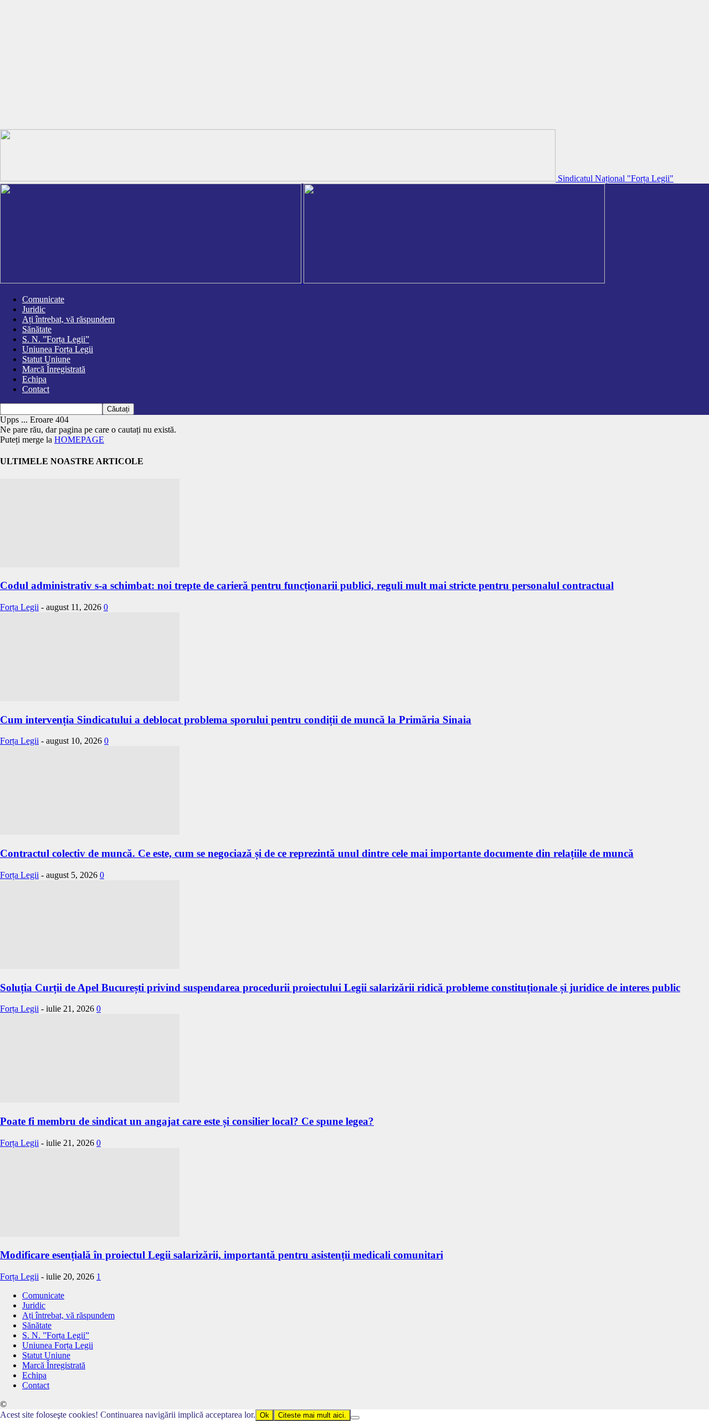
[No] (355, 1417)
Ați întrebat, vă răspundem (68, 319)
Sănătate (37, 329)
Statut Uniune (46, 359)
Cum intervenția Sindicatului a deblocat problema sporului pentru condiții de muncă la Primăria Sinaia (235, 719)
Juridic (33, 309)
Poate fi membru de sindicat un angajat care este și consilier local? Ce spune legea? (187, 1121)
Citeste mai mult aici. (312, 1415)
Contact (35, 389)
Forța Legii (19, 607)
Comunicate (43, 299)
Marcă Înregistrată (53, 369)
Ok (264, 1415)
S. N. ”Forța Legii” (55, 339)
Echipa (34, 379)
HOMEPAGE (79, 439)
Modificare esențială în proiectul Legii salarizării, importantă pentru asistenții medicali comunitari (221, 1255)
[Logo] (152, 280)
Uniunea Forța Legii (57, 349)
